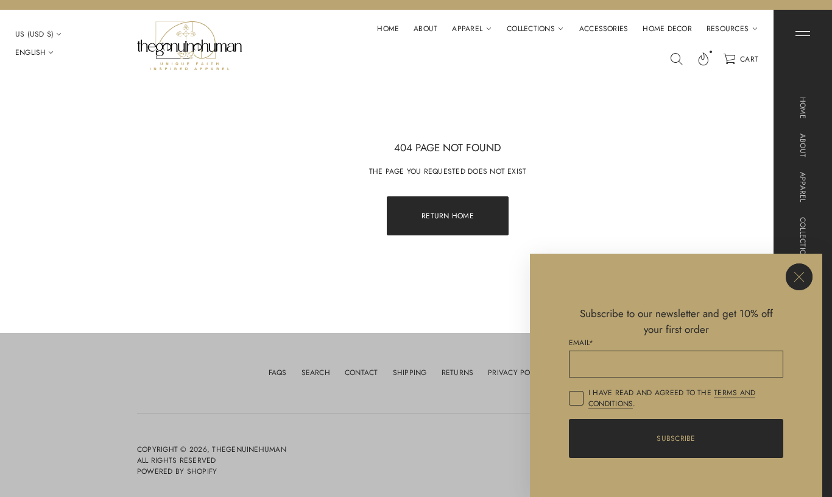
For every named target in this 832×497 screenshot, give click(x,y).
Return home (447, 215)
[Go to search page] (676, 59)
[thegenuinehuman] (189, 45)
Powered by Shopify (177, 471)
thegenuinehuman (249, 449)
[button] (676, 59)
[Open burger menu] (802, 33)
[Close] (799, 276)
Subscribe (676, 438)
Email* (581, 342)
